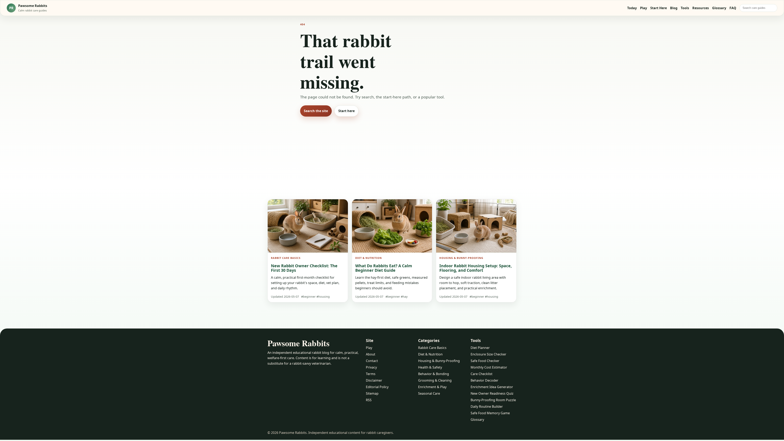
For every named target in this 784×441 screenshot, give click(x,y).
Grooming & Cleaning (435, 380)
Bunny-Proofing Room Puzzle (493, 400)
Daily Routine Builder (487, 406)
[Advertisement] (392, 152)
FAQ (732, 8)
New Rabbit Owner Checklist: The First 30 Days (304, 268)
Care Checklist (481, 374)
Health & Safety (430, 367)
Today (632, 8)
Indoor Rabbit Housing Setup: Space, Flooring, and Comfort (475, 268)
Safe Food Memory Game (490, 413)
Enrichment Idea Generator (492, 387)
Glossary (719, 8)
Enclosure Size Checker (488, 354)
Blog (673, 8)
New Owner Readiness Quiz (492, 393)
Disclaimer (374, 380)
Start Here (658, 8)
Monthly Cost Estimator (489, 367)
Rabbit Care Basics (432, 347)
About (370, 354)
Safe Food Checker (485, 361)
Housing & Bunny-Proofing (439, 361)
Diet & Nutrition (430, 354)
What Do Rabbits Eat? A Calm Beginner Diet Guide (383, 268)
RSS (369, 400)
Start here (346, 111)
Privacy (371, 367)
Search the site (316, 111)
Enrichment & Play (432, 387)
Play (643, 8)
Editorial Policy (377, 387)
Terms (370, 374)
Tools (685, 8)
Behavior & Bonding (433, 374)
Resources (700, 8)
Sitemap (372, 393)
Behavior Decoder (484, 380)
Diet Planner (480, 347)
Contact (372, 361)
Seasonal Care (429, 393)
